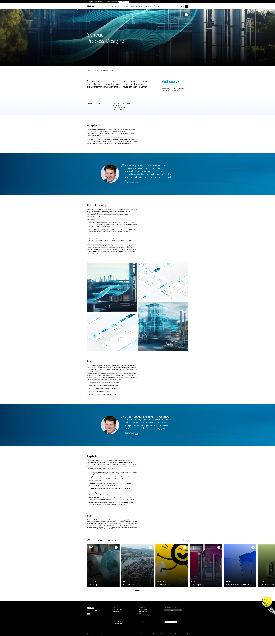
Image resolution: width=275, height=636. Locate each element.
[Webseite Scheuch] (170, 82)
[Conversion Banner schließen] (187, 1)
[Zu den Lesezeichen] (179, 6)
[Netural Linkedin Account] (139, 622)
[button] (136, 590)
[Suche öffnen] (186, 6)
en (183, 6)
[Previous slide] (183, 540)
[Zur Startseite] (91, 6)
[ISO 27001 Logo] (88, 614)
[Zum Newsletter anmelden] (180, 610)
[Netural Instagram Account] (142, 622)
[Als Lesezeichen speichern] (186, 14)
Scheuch (136, 182)
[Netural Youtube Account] (145, 622)
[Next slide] (186, 540)
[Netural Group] (105, 634)
